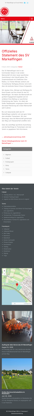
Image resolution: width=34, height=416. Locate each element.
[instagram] (27, 3)
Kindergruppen (9, 162)
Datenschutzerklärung (17, 413)
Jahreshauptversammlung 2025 (13, 137)
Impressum (24, 411)
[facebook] (24, 3)
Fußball (20, 67)
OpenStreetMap (20, 303)
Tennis (7, 169)
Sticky (7, 165)
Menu (3, 19)
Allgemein (8, 154)
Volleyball (8, 172)
